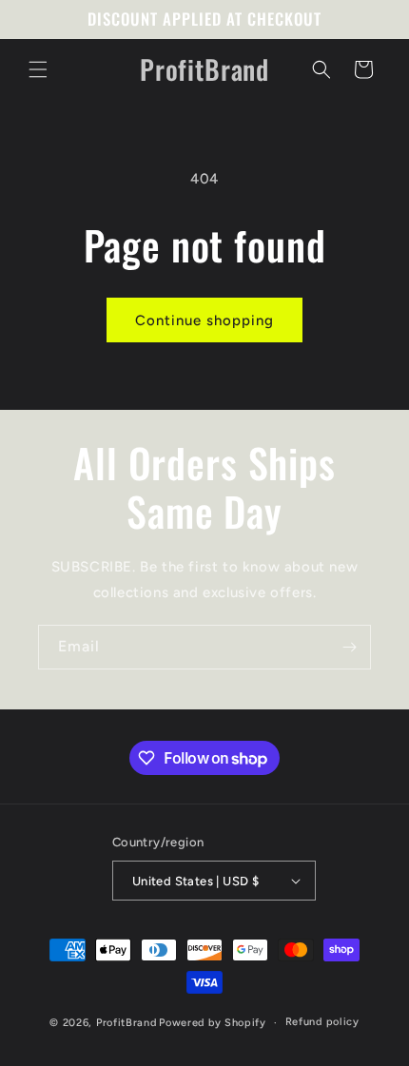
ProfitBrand (126, 1023)
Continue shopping (204, 320)
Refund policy (322, 1022)
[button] (38, 69)
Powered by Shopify (212, 1023)
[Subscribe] (349, 647)
